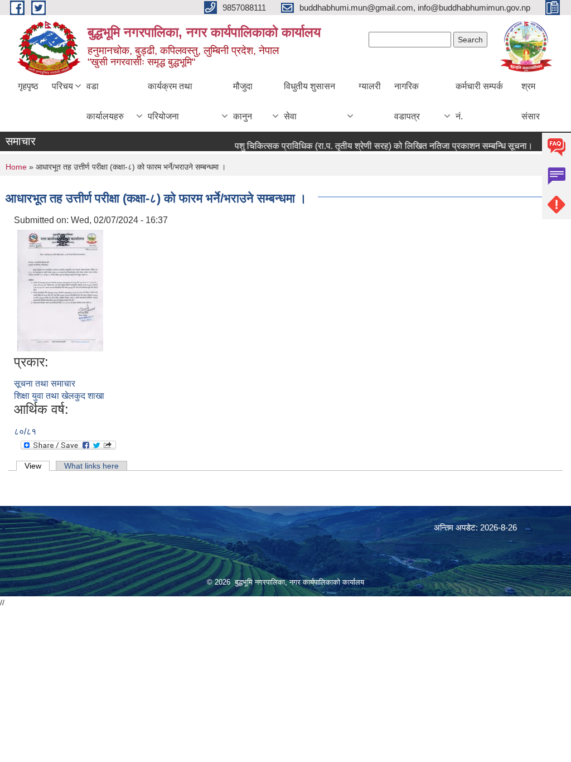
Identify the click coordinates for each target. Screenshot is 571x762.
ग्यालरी (370, 86)
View (37, 465)
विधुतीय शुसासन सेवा (309, 101)
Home (16, 166)
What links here (91, 465)
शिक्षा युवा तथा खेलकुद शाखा (59, 396)
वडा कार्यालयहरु (105, 101)
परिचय (62, 86)
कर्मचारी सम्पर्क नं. (479, 101)
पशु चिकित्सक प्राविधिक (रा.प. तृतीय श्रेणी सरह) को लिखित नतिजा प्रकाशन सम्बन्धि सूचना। (376, 146)
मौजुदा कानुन (243, 101)
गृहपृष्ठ (28, 86)
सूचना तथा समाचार (44, 383)
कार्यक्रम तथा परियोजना (170, 101)
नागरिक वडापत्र (407, 101)
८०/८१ (25, 431)
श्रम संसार (530, 101)
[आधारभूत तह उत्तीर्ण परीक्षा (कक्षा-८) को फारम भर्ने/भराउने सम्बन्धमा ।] (60, 290)
